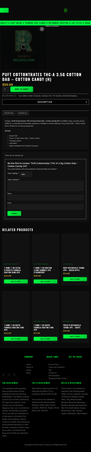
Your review (14, 179)
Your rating (13, 173)
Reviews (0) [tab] (23, 113)
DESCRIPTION (62, 102)
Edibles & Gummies (52, 26)
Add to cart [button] (16, 281)
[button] (65, 10)
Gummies (44, 96)
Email (9, 203)
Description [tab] (9, 113)
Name (10, 193)
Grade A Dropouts (34, 96)
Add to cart (22, 89)
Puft (50, 96)
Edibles (24, 96)
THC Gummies (57, 96)
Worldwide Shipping (70, 96)
